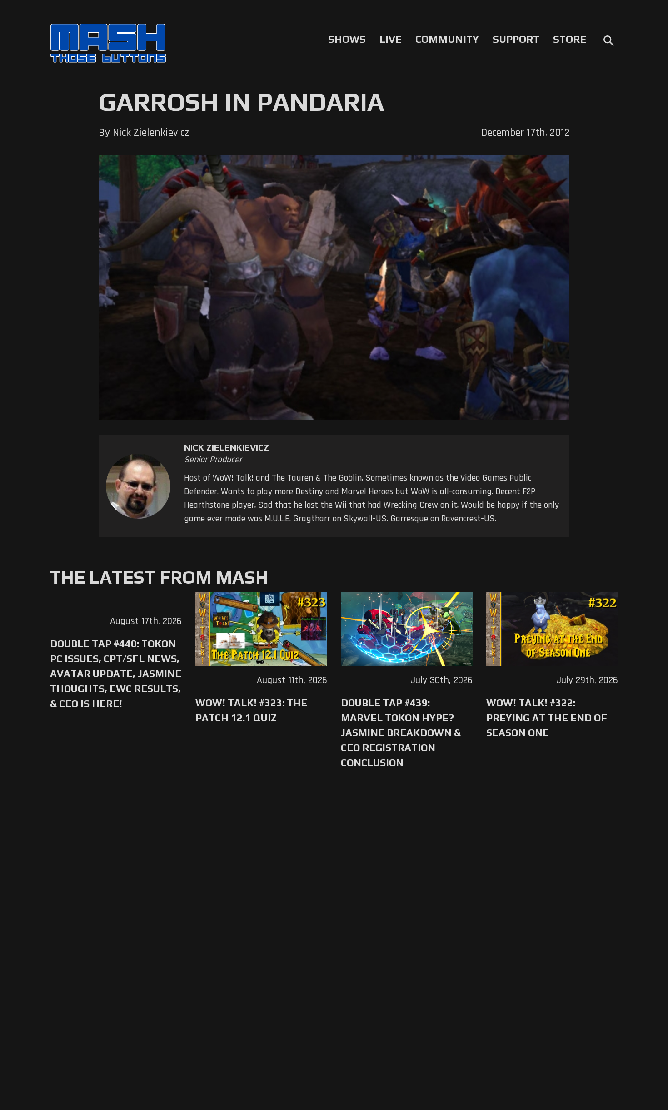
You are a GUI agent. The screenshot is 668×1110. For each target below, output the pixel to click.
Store (569, 39)
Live (390, 39)
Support (516, 39)
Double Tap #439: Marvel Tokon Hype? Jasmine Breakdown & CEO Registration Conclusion (401, 732)
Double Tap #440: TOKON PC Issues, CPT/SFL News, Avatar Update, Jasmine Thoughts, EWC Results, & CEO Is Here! (115, 673)
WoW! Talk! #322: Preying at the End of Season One (546, 717)
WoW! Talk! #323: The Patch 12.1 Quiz (251, 710)
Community (447, 39)
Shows (347, 39)
